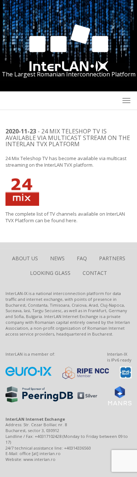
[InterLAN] (68, 47)
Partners (112, 258)
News (57, 258)
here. (71, 220)
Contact (95, 272)
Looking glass (50, 272)
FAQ (82, 258)
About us (25, 258)
